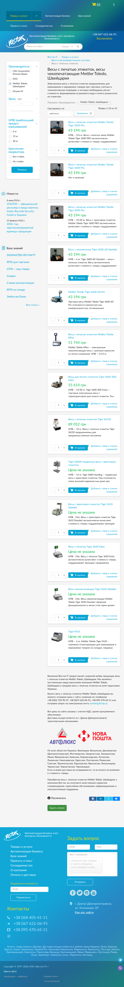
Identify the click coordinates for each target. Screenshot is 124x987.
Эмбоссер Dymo (16, 296)
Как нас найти (84, 912)
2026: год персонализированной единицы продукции (20, 228)
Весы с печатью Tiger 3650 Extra (86, 547)
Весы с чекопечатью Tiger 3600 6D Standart (92, 249)
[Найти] (78, 46)
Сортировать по (55, 108)
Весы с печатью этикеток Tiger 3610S (89, 419)
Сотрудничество (44, 26)
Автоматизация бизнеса (57, 16)
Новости (12, 193)
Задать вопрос (57, 808)
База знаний (84, 16)
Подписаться (23, 897)
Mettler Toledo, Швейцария (94, 102)
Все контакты (104, 38)
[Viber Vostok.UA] (120, 968)
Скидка (11, 276)
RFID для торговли (18, 262)
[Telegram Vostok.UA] (120, 960)
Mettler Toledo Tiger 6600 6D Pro (86, 292)
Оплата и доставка (23, 875)
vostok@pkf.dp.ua (99, 703)
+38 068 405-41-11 (30, 918)
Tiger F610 (74, 631)
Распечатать (58, 798)
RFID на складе (16, 289)
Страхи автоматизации (20, 283)
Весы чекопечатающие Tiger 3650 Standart (92, 589)
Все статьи (31, 305)
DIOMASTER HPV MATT (21, 255)
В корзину (80, 151)
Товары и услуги (18, 16)
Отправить (80, 882)
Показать (22, 170)
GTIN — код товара (18, 269)
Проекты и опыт (18, 26)
